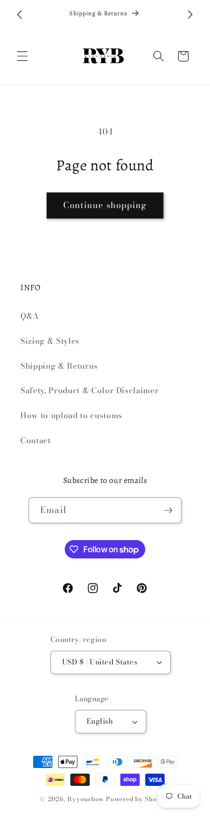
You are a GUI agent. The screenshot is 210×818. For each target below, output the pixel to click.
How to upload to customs (71, 415)
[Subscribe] (168, 510)
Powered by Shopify (138, 799)
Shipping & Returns (59, 366)
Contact (35, 440)
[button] (22, 56)
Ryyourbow (85, 799)
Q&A (29, 316)
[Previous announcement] (20, 15)
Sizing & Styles (50, 341)
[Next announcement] (190, 15)
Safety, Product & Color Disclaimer (89, 390)
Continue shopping (105, 205)
